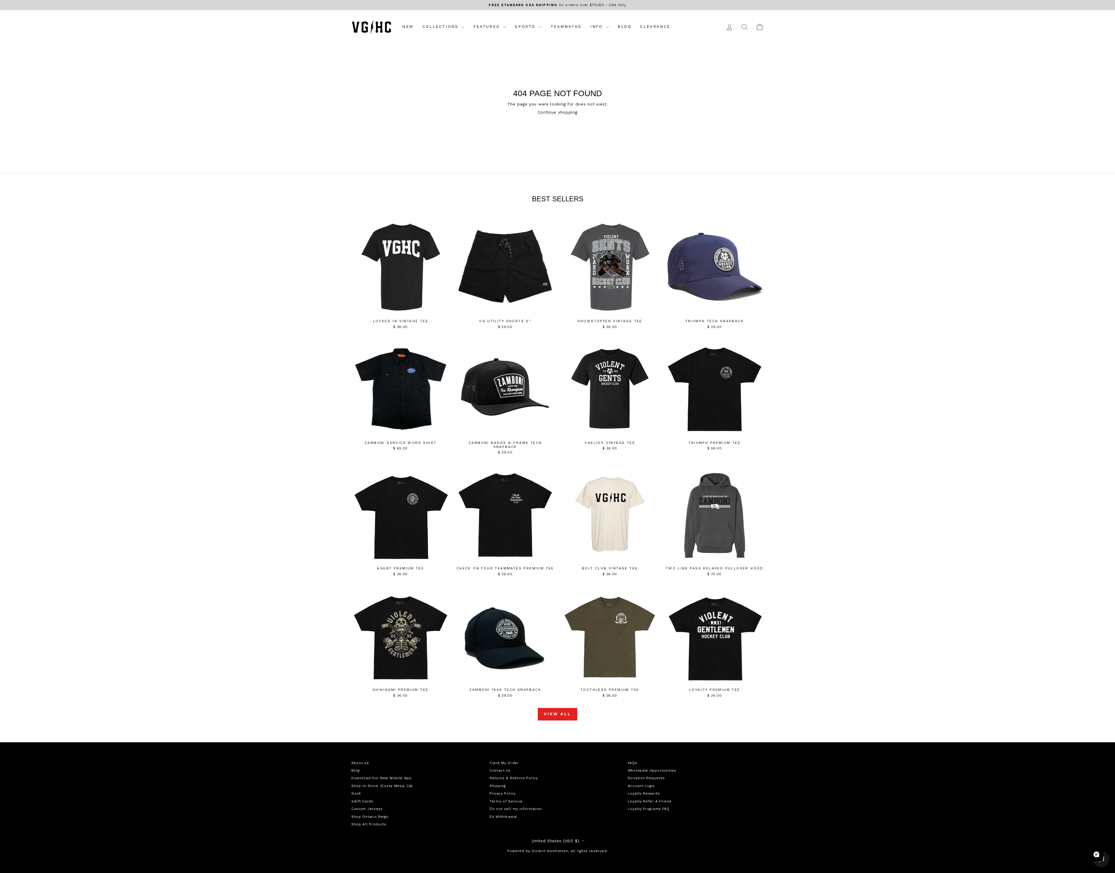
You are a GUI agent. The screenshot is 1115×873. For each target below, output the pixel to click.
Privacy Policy (503, 793)
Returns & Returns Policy (514, 778)
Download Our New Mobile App (381, 778)
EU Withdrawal (503, 817)
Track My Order (504, 763)
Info (597, 26)
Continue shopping (558, 112)
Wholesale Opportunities (652, 770)
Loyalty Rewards (644, 793)
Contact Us (500, 770)
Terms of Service (506, 801)
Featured (487, 26)
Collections (441, 26)
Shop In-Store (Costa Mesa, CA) (382, 786)
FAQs (632, 763)
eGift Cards (362, 801)
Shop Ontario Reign (370, 817)
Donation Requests (646, 778)
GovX (356, 793)
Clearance (655, 26)
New (408, 26)
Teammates (566, 26)
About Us (360, 763)
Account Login (641, 786)
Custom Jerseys (367, 809)
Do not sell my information (516, 809)
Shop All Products (368, 824)
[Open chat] (1096, 854)
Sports (526, 26)
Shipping (498, 786)
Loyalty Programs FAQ (649, 809)
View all (557, 714)
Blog (624, 26)
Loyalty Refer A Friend (649, 801)
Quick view (400, 310)
